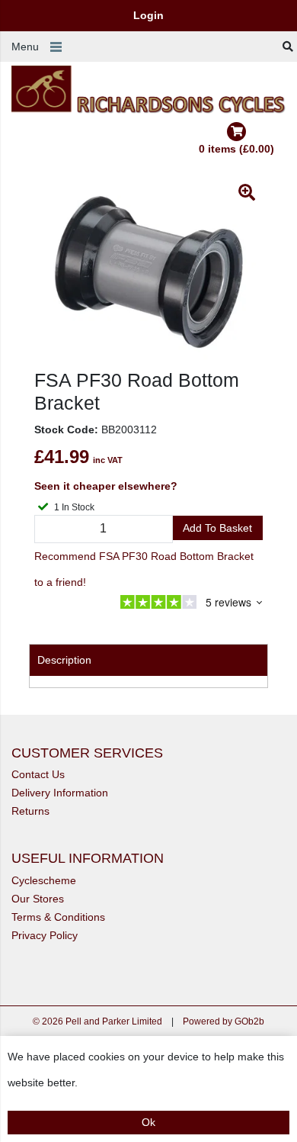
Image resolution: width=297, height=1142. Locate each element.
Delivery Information (59, 793)
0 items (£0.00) (236, 149)
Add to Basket (217, 528)
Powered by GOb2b (223, 1021)
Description (64, 660)
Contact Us (38, 774)
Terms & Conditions (58, 917)
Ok (148, 1122)
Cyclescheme (43, 880)
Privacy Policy (44, 935)
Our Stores (37, 899)
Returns (30, 811)
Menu (25, 46)
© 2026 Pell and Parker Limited (97, 1021)
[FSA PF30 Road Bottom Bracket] (148, 272)
